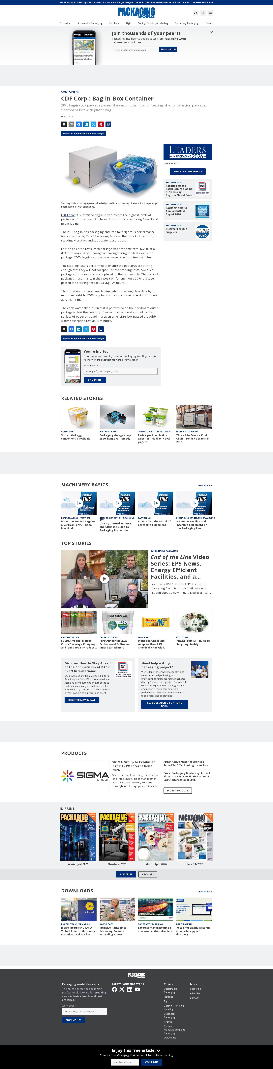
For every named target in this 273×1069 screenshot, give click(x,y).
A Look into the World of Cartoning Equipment (154, 523)
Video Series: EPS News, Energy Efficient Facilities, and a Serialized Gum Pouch (180, 567)
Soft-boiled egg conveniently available (75, 437)
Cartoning (144, 518)
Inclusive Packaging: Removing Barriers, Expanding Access (113, 931)
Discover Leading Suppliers (176, 230)
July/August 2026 (77, 864)
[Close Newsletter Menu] (211, 32)
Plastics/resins (109, 431)
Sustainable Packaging (164, 551)
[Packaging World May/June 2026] (117, 837)
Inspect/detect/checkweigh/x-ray (117, 519)
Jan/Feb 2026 (195, 864)
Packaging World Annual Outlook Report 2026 (176, 211)
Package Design (70, 637)
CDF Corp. (68, 215)
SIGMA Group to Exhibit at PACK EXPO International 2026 (133, 766)
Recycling (182, 637)
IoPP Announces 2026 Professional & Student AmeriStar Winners (115, 644)
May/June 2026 (117, 864)
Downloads (106, 924)
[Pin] (101, 124)
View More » (205, 485)
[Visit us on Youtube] (137, 989)
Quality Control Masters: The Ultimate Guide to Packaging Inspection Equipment (116, 527)
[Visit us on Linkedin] (129, 989)
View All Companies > (187, 171)
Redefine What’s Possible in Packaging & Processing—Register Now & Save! (179, 190)
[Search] (203, 13)
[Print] (64, 124)
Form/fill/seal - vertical (76, 518)
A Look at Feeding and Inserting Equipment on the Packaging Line (191, 525)
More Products (177, 790)
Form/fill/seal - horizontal (154, 431)
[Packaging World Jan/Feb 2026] (195, 837)
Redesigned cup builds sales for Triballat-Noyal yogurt (154, 439)
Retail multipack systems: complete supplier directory (193, 931)
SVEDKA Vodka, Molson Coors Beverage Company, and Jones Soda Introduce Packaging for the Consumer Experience (78, 644)
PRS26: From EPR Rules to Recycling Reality (193, 642)
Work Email (91, 365)
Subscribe (125, 874)
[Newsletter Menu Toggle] (195, 13)
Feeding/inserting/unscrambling (195, 518)
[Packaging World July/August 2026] (78, 837)
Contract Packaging (150, 924)
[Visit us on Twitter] (122, 989)
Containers (70, 91)
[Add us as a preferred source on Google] (108, 124)
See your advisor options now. (164, 704)
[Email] (71, 124)
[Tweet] (93, 124)
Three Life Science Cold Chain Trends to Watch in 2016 (192, 439)
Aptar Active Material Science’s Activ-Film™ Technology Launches (186, 763)
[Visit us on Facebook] (114, 989)
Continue (151, 1062)
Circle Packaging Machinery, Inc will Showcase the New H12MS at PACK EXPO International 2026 (187, 776)
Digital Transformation (75, 924)
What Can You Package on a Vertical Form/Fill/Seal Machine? (78, 525)
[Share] (79, 124)
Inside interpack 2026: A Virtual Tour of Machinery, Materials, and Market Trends (78, 931)
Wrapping (143, 637)
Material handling (187, 431)
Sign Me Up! (168, 49)
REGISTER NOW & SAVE (82, 700)
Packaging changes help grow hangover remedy (115, 437)
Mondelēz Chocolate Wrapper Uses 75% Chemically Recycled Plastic (151, 644)
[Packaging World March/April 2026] (156, 837)
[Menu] (210, 13)
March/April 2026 (156, 864)
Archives (148, 874)
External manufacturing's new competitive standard (155, 929)
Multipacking (184, 924)
